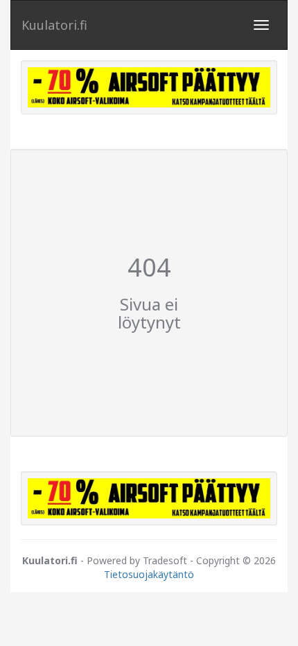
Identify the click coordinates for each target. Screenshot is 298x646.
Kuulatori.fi (54, 25)
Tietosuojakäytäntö (149, 574)
